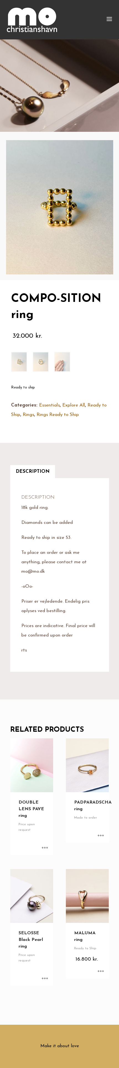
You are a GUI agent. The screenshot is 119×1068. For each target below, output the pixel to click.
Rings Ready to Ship (58, 414)
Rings (28, 414)
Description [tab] (33, 471)
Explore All (73, 405)
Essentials (49, 405)
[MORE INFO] (44, 848)
